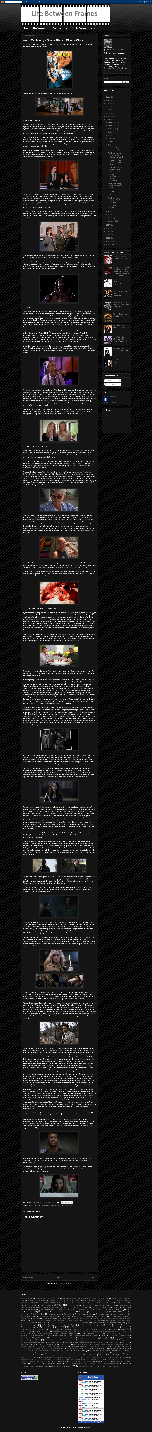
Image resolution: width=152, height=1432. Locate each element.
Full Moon (127, 1314)
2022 (108, 107)
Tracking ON (97, 1422)
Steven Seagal (71, 1348)
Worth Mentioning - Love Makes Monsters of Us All (115, 155)
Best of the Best (41, 1300)
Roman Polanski (114, 1342)
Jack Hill (87, 1322)
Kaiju (36, 1327)
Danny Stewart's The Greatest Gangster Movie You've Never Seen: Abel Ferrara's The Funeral (121, 271)
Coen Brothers (75, 1305)
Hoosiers (70, 1320)
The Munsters (24, 1359)
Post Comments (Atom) (64, 1283)
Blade (85, 1300)
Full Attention (117, 1314)
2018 (108, 119)
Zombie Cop (81, 472)
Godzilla (102, 1316)
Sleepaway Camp (61, 1346)
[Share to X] (67, 1202)
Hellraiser (24, 1320)
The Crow (126, 1353)
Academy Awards (41, 1298)
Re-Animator (88, 396)
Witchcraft (24, 1366)
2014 (108, 235)
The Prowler (45, 1359)
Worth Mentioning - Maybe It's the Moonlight (120, 293)
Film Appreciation (40, 28)
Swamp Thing (66, 1350)
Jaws (30, 1325)
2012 (108, 241)
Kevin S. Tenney (47, 1327)
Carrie (74, 1302)
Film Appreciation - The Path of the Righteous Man (115, 193)
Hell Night (119, 1318)
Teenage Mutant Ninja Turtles (99, 1350)
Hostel (107, 1320)
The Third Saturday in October (121, 1359)
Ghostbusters (53, 1316)
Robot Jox (67, 1342)
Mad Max (94, 1329)
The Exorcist (37, 1355)
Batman (30, 1300)
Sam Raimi (24, 1344)
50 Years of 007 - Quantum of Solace (120, 326)
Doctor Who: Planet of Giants (115, 206)
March (110, 215)
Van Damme (57, 1363)
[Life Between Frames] (105, 401)
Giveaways (87, 1316)
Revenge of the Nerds (84, 1340)
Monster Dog (97, 1331)
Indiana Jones (30, 1322)
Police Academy (74, 1335)
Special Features (79, 28)
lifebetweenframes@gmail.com (115, 68)
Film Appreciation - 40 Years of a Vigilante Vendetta (120, 282)
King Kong (71, 1327)
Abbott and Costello (27, 1298)
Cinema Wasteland (30, 1305)
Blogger (87, 1427)
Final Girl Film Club (37, 1314)
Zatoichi (114, 1366)
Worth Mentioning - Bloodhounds (120, 315)
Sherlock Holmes (100, 1344)
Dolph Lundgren (96, 1309)
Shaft (91, 1344)
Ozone (37, 474)
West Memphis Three (112, 1363)
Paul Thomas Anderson (111, 1333)
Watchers (77, 1363)
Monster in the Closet (109, 1331)
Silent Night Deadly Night (41, 1206)
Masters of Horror (26, 1331)
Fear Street (83, 1312)
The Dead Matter (25, 1355)
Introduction (53, 1322)
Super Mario (35, 1350)
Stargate (48, 1348)
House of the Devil (117, 1320)
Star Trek (32, 1348)
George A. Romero (30, 1316)
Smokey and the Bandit (96, 1346)
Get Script (84, 1422)
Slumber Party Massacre (78, 1346)
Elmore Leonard (43, 1312)
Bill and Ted (64, 1300)
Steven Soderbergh (85, 1348)
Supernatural (55, 1206)
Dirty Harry (33, 1310)
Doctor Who (62, 1310)
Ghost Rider (43, 1316)
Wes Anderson (87, 1363)
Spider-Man (124, 1346)
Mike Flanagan (56, 1331)
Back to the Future (42, 1016)
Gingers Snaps (56, 941)
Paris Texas (99, 1333)
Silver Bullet (50, 1346)
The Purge (66, 1359)
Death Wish (85, 1307)
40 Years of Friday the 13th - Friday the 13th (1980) (121, 305)
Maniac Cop (103, 1329)
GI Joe (69, 1316)
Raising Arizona (83, 1338)
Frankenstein (68, 1314)
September (112, 132)
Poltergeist (85, 1335)
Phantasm (72, 762)
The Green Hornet (76, 1355)
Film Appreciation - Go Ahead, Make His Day (115, 162)
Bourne (99, 1300)
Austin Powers (116, 1298)
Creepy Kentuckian (124, 1305)
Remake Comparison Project (31, 1340)
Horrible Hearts (80, 1320)
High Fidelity (47, 1320)
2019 (108, 116)
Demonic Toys (106, 1307)
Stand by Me (24, 1348)
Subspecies (125, 1348)
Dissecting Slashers (47, 1310)
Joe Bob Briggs (70, 1325)
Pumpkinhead (124, 1335)
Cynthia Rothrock (33, 1307)
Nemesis (34, 1333)
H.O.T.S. (45, 1318)
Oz (82, 1333)
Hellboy (126, 1318)
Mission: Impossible (84, 1331)
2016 (108, 228)
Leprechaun (125, 1327)
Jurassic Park (127, 1325)
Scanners (41, 1344)
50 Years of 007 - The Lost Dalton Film (121, 349)
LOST (77, 1329)
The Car (95, 1353)
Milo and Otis (66, 1331)
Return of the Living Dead (66, 1340)
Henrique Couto (36, 1320)
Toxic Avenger (117, 1361)
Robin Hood (50, 1342)
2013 (108, 238)
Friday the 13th (87, 1314)
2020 (108, 113)
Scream (76, 1344)
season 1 (40, 822)
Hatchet (95, 1318)
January (111, 221)
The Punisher (55, 1359)
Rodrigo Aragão (78, 1342)
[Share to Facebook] (69, 1202)
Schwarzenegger (52, 1344)
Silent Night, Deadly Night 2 (64, 567)
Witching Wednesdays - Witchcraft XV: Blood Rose (114, 177)
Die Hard (87, 124)
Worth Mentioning (60, 28)
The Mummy (123, 1357)
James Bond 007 (118, 1323)
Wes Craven (97, 1363)
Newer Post (28, 1277)
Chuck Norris (109, 1302)
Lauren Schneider (113, 1327)
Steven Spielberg (99, 1348)
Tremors (23, 1363)
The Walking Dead (60, 1361)
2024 (108, 100)
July (110, 138)
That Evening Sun (43, 1353)
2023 (108, 103)
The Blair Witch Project (70, 1353)
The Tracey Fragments (29, 1361)
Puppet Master (73, 450)
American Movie (73, 1298)
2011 (108, 244)
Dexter (115, 1307)
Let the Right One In (27, 1329)
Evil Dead (55, 1312)
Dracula (119, 1310)
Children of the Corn (85, 1302)
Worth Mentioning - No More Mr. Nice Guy (115, 186)
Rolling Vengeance (101, 1342)
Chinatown (99, 1302)
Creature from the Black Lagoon (93, 1305)
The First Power (81, 194)
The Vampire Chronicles (44, 1361)
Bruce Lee (34, 1302)
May (110, 145)
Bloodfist (92, 1300)
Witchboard (125, 1363)
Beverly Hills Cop (53, 1300)
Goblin (96, 1316)
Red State (117, 1338)
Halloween (53, 1318)
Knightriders (82, 1327)
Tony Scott (106, 1361)
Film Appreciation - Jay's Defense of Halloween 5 (120, 362)
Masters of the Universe (42, 1331)
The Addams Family (56, 1353)
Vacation (47, 1363)
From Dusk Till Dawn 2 (40, 205)
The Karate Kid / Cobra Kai (50, 1357)
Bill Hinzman (75, 1300)
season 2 (84, 695)
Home (26, 28)
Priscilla (77, 466)
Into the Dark (41, 1323)
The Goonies (65, 1355)
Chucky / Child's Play (124, 1302)
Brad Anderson (110, 1300)
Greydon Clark (114, 1316)
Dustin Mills (30, 1312)
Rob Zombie (25, 1342)
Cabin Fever (43, 1302)
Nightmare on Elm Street (69, 1333)
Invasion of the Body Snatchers (73, 1322)
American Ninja (85, 1298)
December (112, 122)
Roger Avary (89, 1342)
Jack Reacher (97, 1322)
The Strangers (104, 1359)
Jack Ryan (107, 1322)
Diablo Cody (125, 1307)
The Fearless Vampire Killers (51, 1355)
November (112, 125)
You (97, 1366)
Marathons (113, 1329)
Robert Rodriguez (38, 1342)
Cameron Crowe (54, 1302)
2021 (108, 110)
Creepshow (111, 1305)
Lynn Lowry (85, 1329)
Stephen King (57, 1348)
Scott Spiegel (65, 1344)
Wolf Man (44, 1366)
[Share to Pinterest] (71, 1202)
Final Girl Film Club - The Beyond (115, 149)
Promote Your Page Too (110, 402)
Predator (94, 1335)
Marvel (123, 1329)
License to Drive (54, 1329)
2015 (108, 231)
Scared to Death (71, 312)
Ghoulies (63, 1316)
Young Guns (105, 1366)
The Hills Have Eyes (90, 1355)
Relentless (125, 1338)
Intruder (60, 1322)
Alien (64, 1298)
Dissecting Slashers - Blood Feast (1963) (121, 257)
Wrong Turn (82, 1366)
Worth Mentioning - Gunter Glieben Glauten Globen (115, 169)
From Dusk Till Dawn (104, 1314)
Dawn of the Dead (60, 1307)
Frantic (78, 1314)
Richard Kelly (105, 1340)
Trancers (126, 1361)
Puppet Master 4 (82, 203)
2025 (108, 97)
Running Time (125, 1342)
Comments (110, 384)
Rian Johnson (96, 1340)
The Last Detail (66, 1357)
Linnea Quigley (67, 1329)
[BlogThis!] (65, 1202)
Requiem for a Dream (50, 1340)
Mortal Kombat (122, 1331)
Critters (23, 1307)
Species (115, 1346)
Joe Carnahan (84, 1325)
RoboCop (59, 1342)
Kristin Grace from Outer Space (96, 1327)
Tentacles (122, 1350)
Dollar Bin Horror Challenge (79, 1309)
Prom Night (113, 1335)
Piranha (49, 1335)
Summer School (25, 1350)
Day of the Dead (73, 1307)
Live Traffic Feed (91, 1377)
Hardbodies (63, 1318)
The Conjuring (104, 1353)
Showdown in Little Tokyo (114, 1344)
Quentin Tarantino (41, 1338)
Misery (74, 1331)
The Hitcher (111, 1355)
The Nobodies (35, 1359)
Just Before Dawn (28, 1327)
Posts (108, 381)
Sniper (107, 1346)
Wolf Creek (34, 1366)
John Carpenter (96, 1325)
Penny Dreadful (125, 1333)
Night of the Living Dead (48, 1333)
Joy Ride (117, 1325)
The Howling (122, 1355)
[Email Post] (58, 1202)
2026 (108, 94)
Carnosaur (66, 1302)
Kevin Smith (60, 1327)
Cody (30, 1206)
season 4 (89, 613)
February (112, 218)
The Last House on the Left (82, 1357)
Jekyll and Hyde (46, 1325)
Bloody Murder (81, 474)
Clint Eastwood (46, 1305)
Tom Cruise (96, 1361)
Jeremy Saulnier (58, 1325)
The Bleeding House (84, 1353)
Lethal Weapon (42, 1329)
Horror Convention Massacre (95, 1320)
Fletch (59, 1314)
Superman (44, 1350)
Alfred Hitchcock (53, 1298)
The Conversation (117, 1353)
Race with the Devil (56, 1338)
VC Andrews (68, 1363)
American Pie (96, 1298)
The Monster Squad (110, 1357)
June (110, 142)
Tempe (114, 1350)
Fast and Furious (69, 1312)
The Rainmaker (76, 1359)
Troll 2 (32, 1363)
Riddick (127, 1340)
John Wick (108, 1325)
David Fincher (46, 1307)
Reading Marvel (105, 1338)
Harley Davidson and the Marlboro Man (80, 1318)
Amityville (106, 1298)
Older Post (91, 1277)
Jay (36, 1325)
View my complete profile (113, 71)
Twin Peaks (39, 1363)
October (111, 129)
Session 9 (84, 1344)
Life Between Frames (114, 50)
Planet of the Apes (61, 1335)
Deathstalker (95, 1307)
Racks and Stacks (69, 1338)
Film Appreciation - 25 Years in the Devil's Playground (120, 339)
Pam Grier (89, 1333)
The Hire (102, 1355)
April (110, 211)
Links (93, 28)
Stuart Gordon (113, 1348)
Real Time (90, 1422)
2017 (108, 225)
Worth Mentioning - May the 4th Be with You (115, 200)
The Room (86, 1359)
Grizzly (123, 1316)
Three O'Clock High (83, 1361)
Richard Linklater (117, 1340)
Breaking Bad (121, 1300)
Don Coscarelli (110, 1309)
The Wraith (73, 1361)
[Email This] (62, 1202)
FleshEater (51, 1314)
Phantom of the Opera (37, 1335)
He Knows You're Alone (107, 1318)
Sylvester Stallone (79, 1351)
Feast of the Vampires (97, 1312)
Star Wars (40, 1348)
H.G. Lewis (36, 1318)
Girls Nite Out (77, 1316)
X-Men (91, 1366)
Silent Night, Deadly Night (72, 463)
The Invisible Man (32, 1357)
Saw (33, 1344)
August (111, 135)
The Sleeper (94, 1359)
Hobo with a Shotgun (59, 1320)
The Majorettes (97, 1357)
